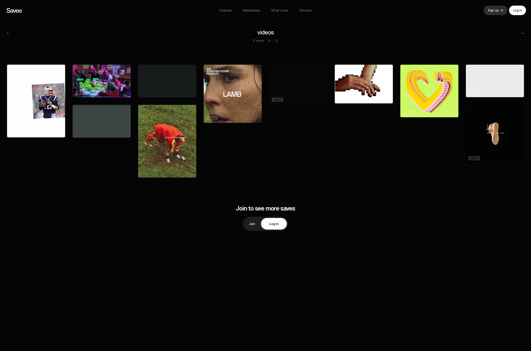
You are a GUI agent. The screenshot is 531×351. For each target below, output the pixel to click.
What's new (280, 10)
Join (252, 224)
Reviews (305, 10)
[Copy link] (276, 40)
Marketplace (251, 10)
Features (225, 10)
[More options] (522, 33)
